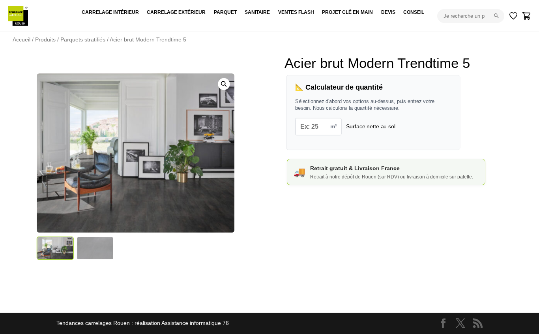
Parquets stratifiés (82, 39)
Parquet (225, 12)
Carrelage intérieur (110, 12)
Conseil (413, 12)
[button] (224, 84)
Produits (45, 39)
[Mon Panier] (526, 15)
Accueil (21, 39)
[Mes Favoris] (513, 15)
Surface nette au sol (370, 126)
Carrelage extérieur (176, 12)
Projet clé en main (347, 12)
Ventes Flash (296, 12)
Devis (388, 12)
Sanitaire (257, 12)
